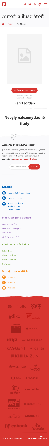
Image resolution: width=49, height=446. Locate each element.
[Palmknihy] (31, 378)
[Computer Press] (16, 328)
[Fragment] (15, 348)
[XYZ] (36, 306)
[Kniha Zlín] (24, 356)
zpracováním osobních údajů (24, 159)
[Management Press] (12, 339)
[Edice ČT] (16, 378)
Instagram (12, 277)
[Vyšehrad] (17, 367)
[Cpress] (31, 328)
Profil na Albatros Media (24, 90)
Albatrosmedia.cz (9, 255)
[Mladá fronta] (13, 404)
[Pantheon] (15, 389)
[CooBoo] (10, 306)
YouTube (11, 288)
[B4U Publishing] (31, 339)
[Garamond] (33, 404)
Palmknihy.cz (7, 251)
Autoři (10, 24)
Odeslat (34, 167)
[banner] (4, 4)
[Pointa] (31, 389)
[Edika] (15, 316)
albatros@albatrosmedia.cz (19, 193)
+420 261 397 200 (15, 198)
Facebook (11, 282)
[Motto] (21, 306)
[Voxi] (35, 367)
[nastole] (33, 316)
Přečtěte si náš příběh (11, 237)
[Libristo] (14, 415)
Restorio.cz (6, 264)
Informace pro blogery (11, 228)
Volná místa (7, 233)
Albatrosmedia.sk (9, 259)
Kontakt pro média (9, 224)
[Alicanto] (37, 348)
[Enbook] (16, 426)
